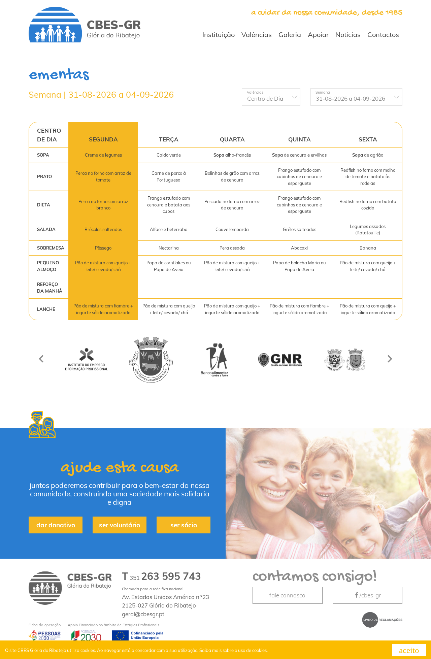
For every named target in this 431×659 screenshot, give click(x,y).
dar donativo (55, 525)
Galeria (289, 34)
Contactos (383, 34)
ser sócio (183, 525)
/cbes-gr (370, 595)
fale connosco (287, 595)
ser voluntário (119, 525)
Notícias (348, 34)
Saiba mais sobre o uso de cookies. (233, 650)
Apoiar (318, 34)
